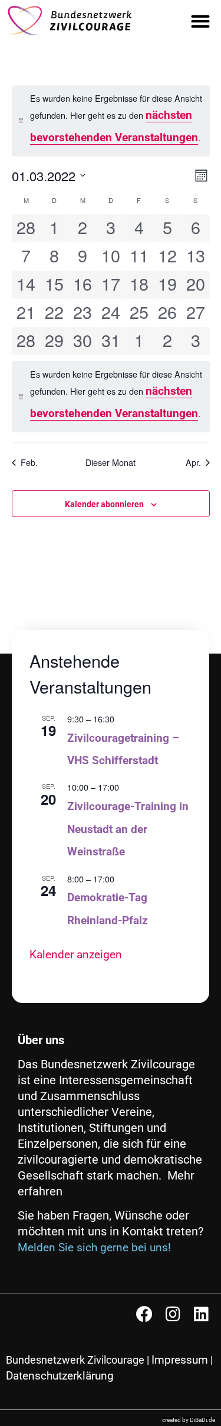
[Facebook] (144, 1314)
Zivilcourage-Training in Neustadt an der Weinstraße (128, 828)
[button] (200, 21)
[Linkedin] (201, 1314)
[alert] (111, 120)
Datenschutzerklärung (60, 1375)
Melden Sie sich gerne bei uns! (94, 1247)
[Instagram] (173, 1314)
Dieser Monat (110, 462)
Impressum (179, 1360)
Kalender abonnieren (104, 504)
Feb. (29, 462)
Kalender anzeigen (75, 954)
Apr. (193, 462)
